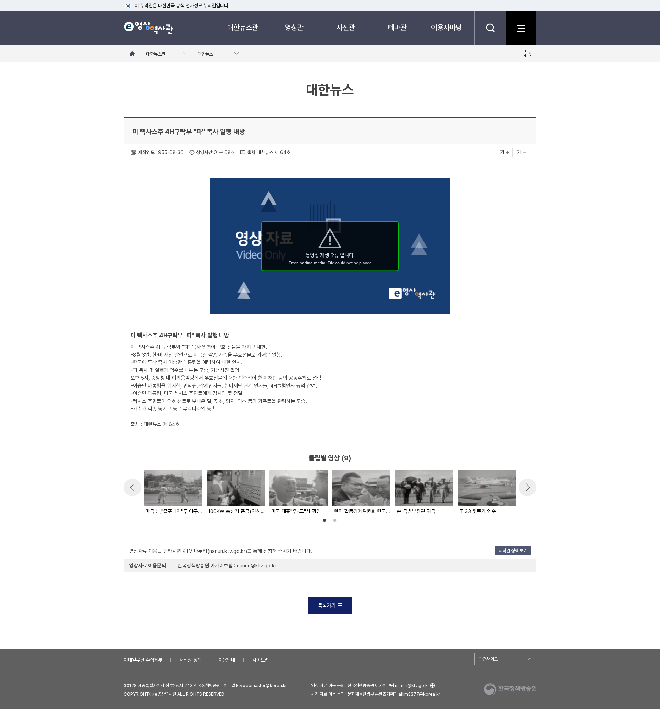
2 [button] (334, 520)
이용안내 (227, 660)
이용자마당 (446, 27)
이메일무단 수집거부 (143, 660)
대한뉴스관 (242, 27)
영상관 (294, 27)
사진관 (346, 27)
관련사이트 (488, 659)
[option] (172, 492)
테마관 (397, 27)
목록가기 (327, 605)
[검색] (490, 28)
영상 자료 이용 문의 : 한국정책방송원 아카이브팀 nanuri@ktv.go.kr (370, 685)
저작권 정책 (190, 660)
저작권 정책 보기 (513, 550)
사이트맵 (260, 660)
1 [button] (324, 520)
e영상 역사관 (148, 28)
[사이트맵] (521, 28)
